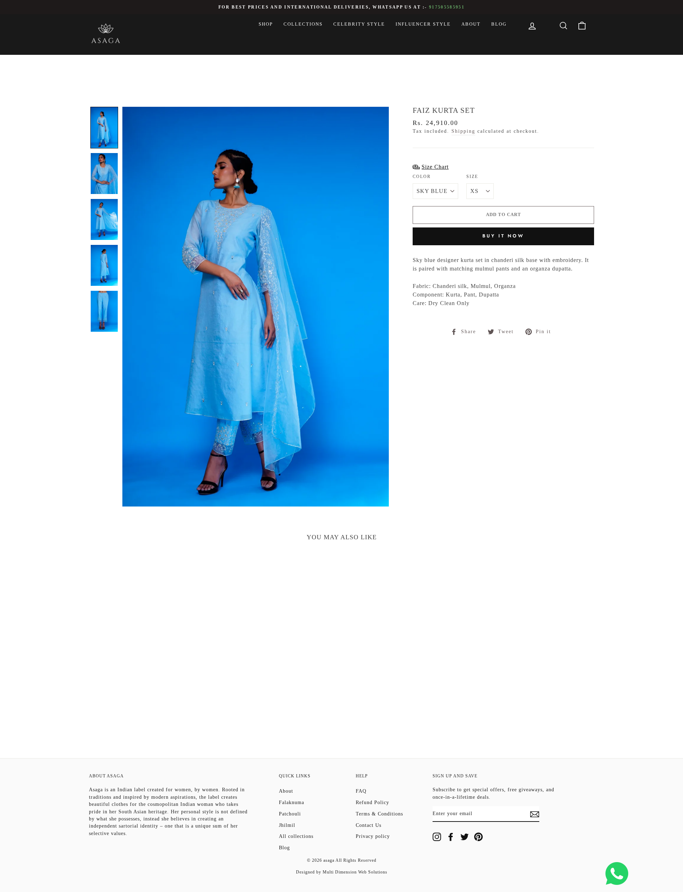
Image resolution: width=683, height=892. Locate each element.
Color (422, 176)
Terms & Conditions (379, 814)
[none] (104, 127)
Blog (499, 24)
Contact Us (368, 825)
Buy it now (503, 235)
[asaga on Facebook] (450, 837)
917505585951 (447, 7)
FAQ (361, 791)
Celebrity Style (359, 24)
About (471, 24)
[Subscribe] (534, 814)
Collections (303, 24)
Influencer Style (423, 24)
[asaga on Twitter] (464, 837)
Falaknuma (291, 802)
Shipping (463, 131)
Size (472, 176)
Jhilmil (287, 825)
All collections (296, 836)
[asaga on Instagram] (437, 837)
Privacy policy (373, 836)
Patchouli (290, 814)
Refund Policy (372, 802)
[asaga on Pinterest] (478, 837)
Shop (266, 24)
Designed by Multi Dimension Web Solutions (341, 872)
